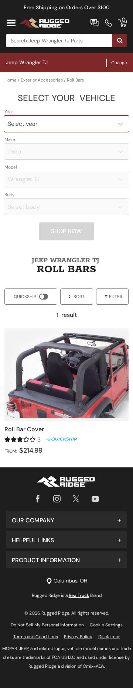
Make (9, 139)
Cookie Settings (106, 625)
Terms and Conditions (35, 637)
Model (10, 167)
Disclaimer (109, 637)
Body (9, 195)
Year (8, 112)
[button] (66, 519)
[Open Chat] (95, 23)
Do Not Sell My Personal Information (47, 625)
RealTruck (79, 595)
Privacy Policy (78, 637)
